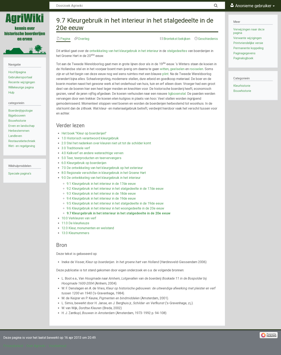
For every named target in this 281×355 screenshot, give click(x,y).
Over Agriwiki (35, 346)
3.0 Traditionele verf (76, 148)
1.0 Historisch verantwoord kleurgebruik (90, 138)
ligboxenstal (177, 94)
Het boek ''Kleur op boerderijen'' (84, 133)
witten (164, 69)
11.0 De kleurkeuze (75, 223)
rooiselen (196, 69)
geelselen (177, 69)
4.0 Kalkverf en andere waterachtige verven (92, 153)
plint (165, 74)
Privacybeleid (13, 346)
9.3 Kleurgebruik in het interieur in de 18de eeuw (101, 193)
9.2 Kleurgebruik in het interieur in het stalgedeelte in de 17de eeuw (115, 189)
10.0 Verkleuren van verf (79, 218)
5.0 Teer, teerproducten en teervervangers (91, 158)
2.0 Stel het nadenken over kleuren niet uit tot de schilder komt (106, 143)
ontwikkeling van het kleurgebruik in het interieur (123, 51)
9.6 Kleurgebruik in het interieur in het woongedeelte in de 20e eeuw (115, 208)
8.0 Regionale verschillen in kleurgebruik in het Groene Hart (104, 173)
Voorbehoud (57, 346)
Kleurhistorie (241, 86)
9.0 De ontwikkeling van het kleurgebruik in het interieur (101, 178)
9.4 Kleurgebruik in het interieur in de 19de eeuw (101, 198)
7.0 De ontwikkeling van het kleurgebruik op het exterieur (102, 168)
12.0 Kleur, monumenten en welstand (88, 228)
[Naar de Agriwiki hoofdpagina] (24, 33)
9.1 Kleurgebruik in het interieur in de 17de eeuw (101, 184)
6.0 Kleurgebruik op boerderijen (84, 163)
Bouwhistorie (242, 91)
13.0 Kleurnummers (75, 233)
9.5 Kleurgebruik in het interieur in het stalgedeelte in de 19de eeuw (115, 203)
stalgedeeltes (177, 51)
